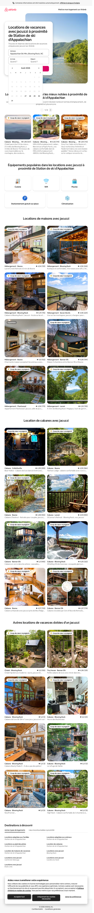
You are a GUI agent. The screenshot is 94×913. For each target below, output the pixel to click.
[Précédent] (42, 110)
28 (30, 96)
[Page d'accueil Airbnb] (10, 9)
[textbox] (18, 61)
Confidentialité (37, 909)
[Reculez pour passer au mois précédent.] (12, 68)
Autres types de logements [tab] (15, 830)
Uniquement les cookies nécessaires (46, 898)
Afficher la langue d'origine (70, 3)
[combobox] (28, 53)
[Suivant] (50, 110)
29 (34, 96)
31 (12, 101)
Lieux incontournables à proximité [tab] (41, 830)
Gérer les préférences (73, 897)
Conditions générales (53, 909)
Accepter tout (19, 897)
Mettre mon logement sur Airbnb (72, 9)
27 (25, 96)
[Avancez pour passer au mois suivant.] (38, 68)
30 (39, 96)
